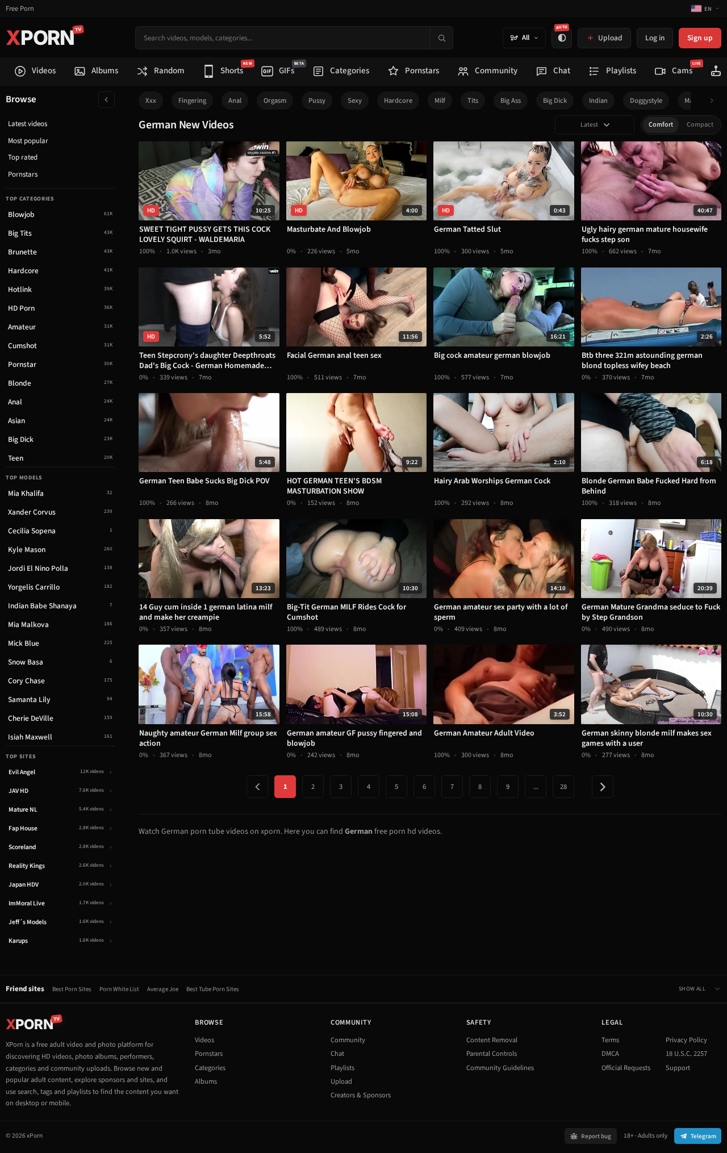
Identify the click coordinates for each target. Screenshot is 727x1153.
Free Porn (20, 8)
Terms (610, 1040)
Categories (210, 1068)
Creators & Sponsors (361, 1095)
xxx (150, 100)
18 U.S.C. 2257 (686, 1053)
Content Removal (491, 1040)
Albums (206, 1081)
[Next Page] (602, 786)
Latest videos (27, 124)
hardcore (398, 100)
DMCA (610, 1053)
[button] (715, 101)
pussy (316, 100)
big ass (510, 100)
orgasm (275, 100)
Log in (655, 37)
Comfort (661, 124)
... (535, 787)
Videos (204, 1040)
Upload (341, 1081)
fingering (192, 100)
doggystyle (646, 100)
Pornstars (22, 174)
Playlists (342, 1068)
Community (348, 1040)
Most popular (28, 141)
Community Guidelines (500, 1068)
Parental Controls (491, 1053)
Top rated (22, 157)
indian (598, 100)
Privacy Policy (686, 1040)
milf (439, 100)
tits (472, 100)
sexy (355, 100)
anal (234, 100)
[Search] (441, 38)
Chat (337, 1053)
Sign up (700, 37)
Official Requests (625, 1068)
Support (678, 1068)
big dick (555, 100)
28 (563, 787)
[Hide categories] (106, 99)
